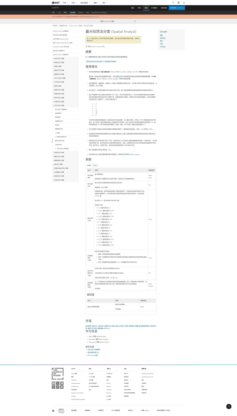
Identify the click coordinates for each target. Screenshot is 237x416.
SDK (87, 12)
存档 (96, 38)
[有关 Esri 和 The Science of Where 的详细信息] (57, 374)
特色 (139, 8)
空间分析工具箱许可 (59, 51)
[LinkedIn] (62, 383)
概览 (132, 8)
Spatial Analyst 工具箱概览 (60, 31)
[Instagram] (57, 387)
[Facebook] (53, 383)
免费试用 (164, 8)
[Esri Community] (53, 387)
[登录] (184, 2)
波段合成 (119, 76)
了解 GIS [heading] (108, 368)
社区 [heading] (90, 368)
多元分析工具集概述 (61, 109)
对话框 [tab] (89, 165)
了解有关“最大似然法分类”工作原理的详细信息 (101, 61)
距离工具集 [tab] (57, 66)
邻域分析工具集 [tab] (59, 152)
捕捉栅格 (100, 328)
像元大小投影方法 (105, 326)
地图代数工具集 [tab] (59, 94)
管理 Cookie (145, 410)
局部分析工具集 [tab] (59, 90)
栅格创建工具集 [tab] (59, 160)
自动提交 (88, 326)
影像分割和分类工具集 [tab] (61, 168)
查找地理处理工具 (93, 352)
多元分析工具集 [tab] (59, 105)
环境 (161, 44)
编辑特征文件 (59, 129)
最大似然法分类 (59, 140)
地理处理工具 (63, 25)
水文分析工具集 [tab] (59, 82)
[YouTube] (62, 387)
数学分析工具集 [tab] (59, 98)
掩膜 (136, 326)
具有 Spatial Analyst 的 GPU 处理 (62, 43)
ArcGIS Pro (55, 8)
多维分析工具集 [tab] (59, 101)
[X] (57, 383)
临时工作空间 (92, 328)
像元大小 (95, 326)
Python (81, 12)
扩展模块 (154, 8)
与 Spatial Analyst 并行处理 (61, 47)
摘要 (161, 35)
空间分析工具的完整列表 (60, 35)
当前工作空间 (119, 326)
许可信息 (162, 47)
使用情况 (162, 38)
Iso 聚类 (57, 133)
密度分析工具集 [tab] (59, 62)
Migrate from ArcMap (99, 12)
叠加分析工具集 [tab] (59, 156)
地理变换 (131, 326)
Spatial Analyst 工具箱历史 (60, 54)
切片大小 (107, 328)
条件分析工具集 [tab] (59, 58)
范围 (126, 326)
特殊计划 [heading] (144, 368)
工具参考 (73, 12)
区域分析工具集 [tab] (59, 180)
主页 (53, 12)
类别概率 (57, 117)
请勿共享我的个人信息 (163, 410)
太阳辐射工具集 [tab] (59, 172)
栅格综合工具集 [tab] (59, 74)
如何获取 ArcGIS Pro (177, 8)
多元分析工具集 (88, 25)
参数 (161, 41)
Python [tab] (95, 165)
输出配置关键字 (144, 326)
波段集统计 (58, 113)
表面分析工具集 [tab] (59, 176)
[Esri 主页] (56, 2)
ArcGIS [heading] (73, 368)
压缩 (112, 326)
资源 (146, 8)
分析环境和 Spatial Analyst (60, 39)
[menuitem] (78, 373)
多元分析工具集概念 (63, 148)
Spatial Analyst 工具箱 (75, 25)
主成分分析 (58, 144)
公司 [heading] (125, 368)
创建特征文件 (59, 121)
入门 (59, 12)
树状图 (57, 125)
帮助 (65, 12)
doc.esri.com (94, 16)
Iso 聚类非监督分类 (60, 137)
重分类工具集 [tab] (58, 164)
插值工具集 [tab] (57, 86)
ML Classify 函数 (93, 355)
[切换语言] (178, 2)
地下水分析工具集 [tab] (59, 78)
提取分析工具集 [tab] (59, 70)
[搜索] (173, 2)
